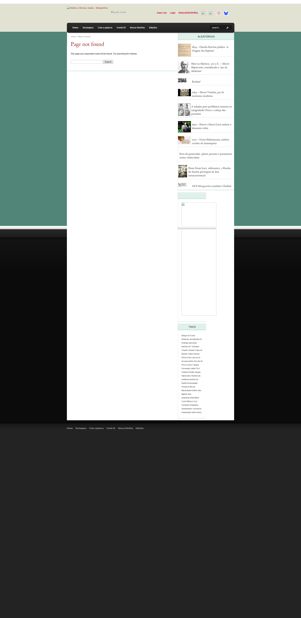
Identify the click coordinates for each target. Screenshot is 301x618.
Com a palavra (105, 27)
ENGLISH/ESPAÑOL (188, 13)
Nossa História (137, 27)
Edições (153, 27)
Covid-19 (121, 27)
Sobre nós (162, 13)
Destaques (88, 27)
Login (172, 13)
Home (75, 27)
